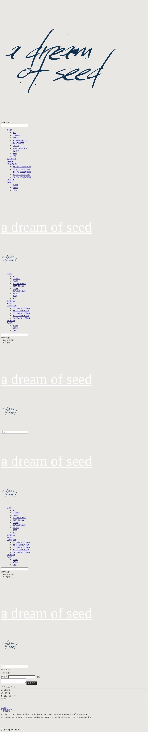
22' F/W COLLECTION (22, 166)
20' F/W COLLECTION (22, 177)
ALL (14, 132)
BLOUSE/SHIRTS (20, 140)
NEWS (15, 187)
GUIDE (15, 185)
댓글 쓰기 (32, 683)
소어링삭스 (11, 158)
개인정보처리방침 (6, 709)
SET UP (16, 151)
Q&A (15, 190)
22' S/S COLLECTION (21, 169)
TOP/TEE (16, 135)
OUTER (16, 145)
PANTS (15, 137)
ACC (14, 156)
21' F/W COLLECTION (22, 172)
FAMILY (10, 182)
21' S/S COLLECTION (21, 174)
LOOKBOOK (12, 164)
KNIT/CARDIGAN (20, 148)
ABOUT (10, 161)
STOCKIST (11, 179)
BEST (15, 153)
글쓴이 (4, 676)
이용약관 (3, 707)
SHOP (9, 130)
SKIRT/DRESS (18, 143)
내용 (38, 676)
